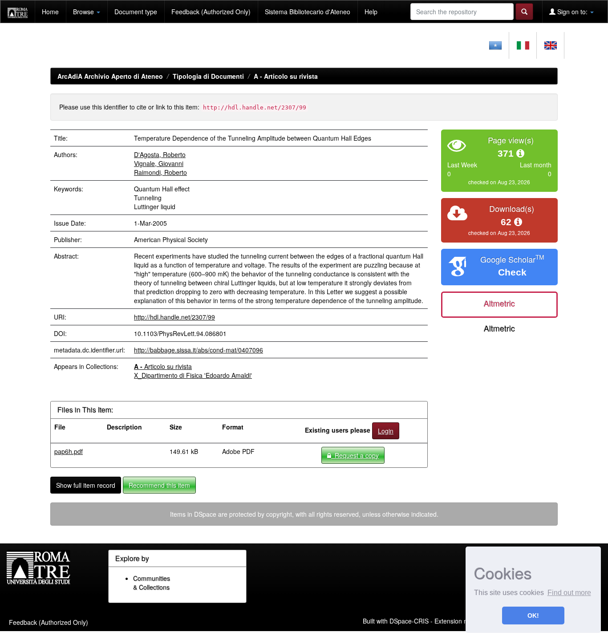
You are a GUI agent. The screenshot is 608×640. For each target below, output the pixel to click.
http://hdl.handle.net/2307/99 (174, 316)
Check (512, 272)
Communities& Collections (151, 582)
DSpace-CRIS (409, 620)
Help (371, 11)
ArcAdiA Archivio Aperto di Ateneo (110, 76)
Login (385, 430)
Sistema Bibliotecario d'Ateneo (307, 11)
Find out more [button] (569, 592)
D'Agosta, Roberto (160, 154)
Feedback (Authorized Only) (211, 11)
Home (50, 11)
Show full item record (85, 485)
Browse (84, 11)
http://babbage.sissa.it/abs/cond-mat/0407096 (198, 349)
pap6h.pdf (68, 451)
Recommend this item (159, 485)
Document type (135, 11)
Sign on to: (572, 11)
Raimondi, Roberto (160, 172)
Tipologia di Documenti (208, 76)
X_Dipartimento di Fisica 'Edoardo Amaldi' (193, 375)
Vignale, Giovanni (158, 163)
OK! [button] (533, 615)
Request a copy (355, 455)
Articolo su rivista (286, 76)
